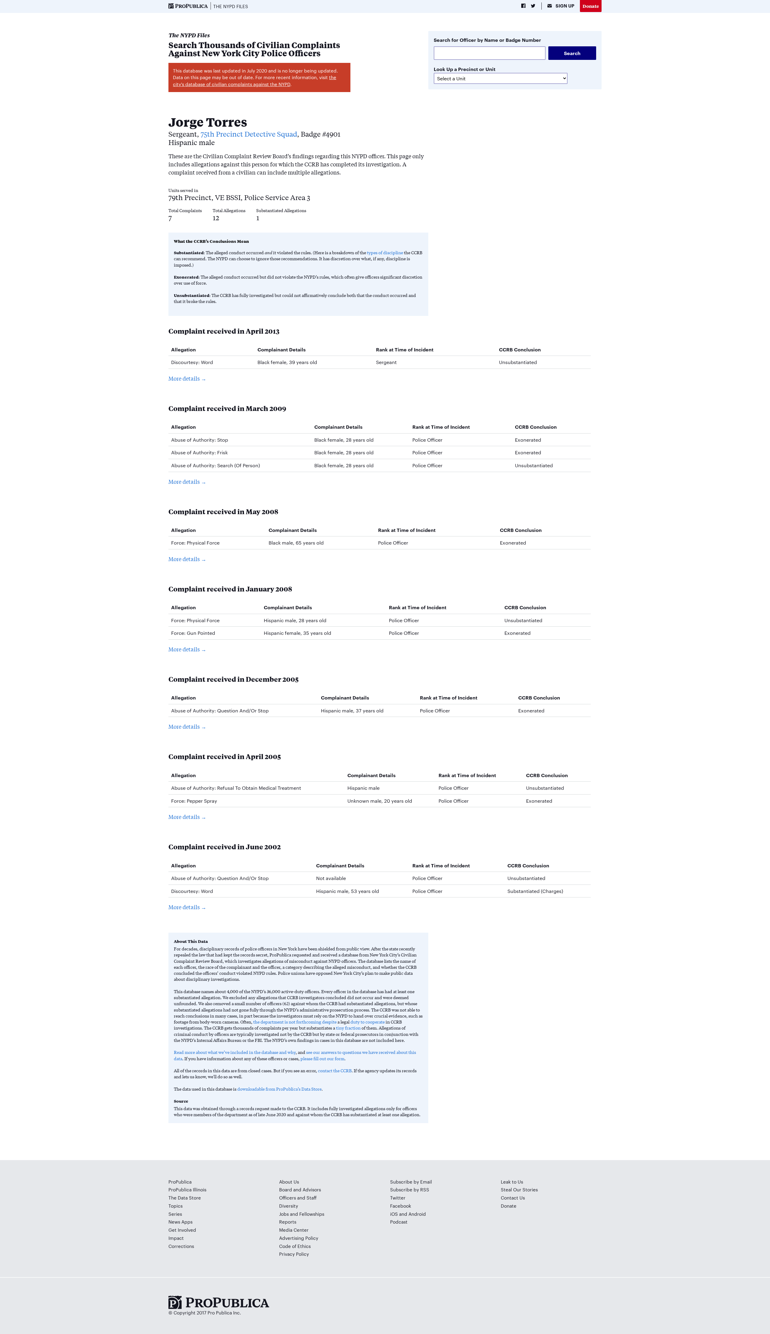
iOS (394, 1214)
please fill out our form (322, 1058)
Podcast (399, 1221)
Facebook (400, 1206)
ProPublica (180, 1181)
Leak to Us (512, 1181)
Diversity (288, 1206)
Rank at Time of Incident (404, 349)
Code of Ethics (295, 1246)
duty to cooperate (367, 1022)
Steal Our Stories (519, 1189)
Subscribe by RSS (409, 1189)
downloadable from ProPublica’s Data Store (279, 1089)
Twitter (397, 1197)
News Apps (180, 1221)
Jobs (284, 1214)
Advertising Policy (298, 1238)
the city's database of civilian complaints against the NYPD (254, 80)
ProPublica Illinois (187, 1189)
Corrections (181, 1246)
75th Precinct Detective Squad (249, 133)
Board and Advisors (300, 1189)
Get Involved (182, 1230)
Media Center (294, 1230)
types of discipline (385, 252)
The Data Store (184, 1197)
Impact (176, 1238)
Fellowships (311, 1214)
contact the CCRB (335, 1070)
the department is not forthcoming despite (295, 1022)
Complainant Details (281, 349)
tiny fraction (348, 1028)
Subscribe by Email (411, 1181)
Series (175, 1214)
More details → (187, 378)
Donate (591, 5)
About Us (289, 1181)
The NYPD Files (230, 6)
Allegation (183, 349)
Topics (175, 1206)
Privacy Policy (294, 1254)
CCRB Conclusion (520, 349)
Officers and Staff (298, 1197)
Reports (287, 1221)
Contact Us (513, 1197)
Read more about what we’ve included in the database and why (235, 1052)
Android (417, 1214)
